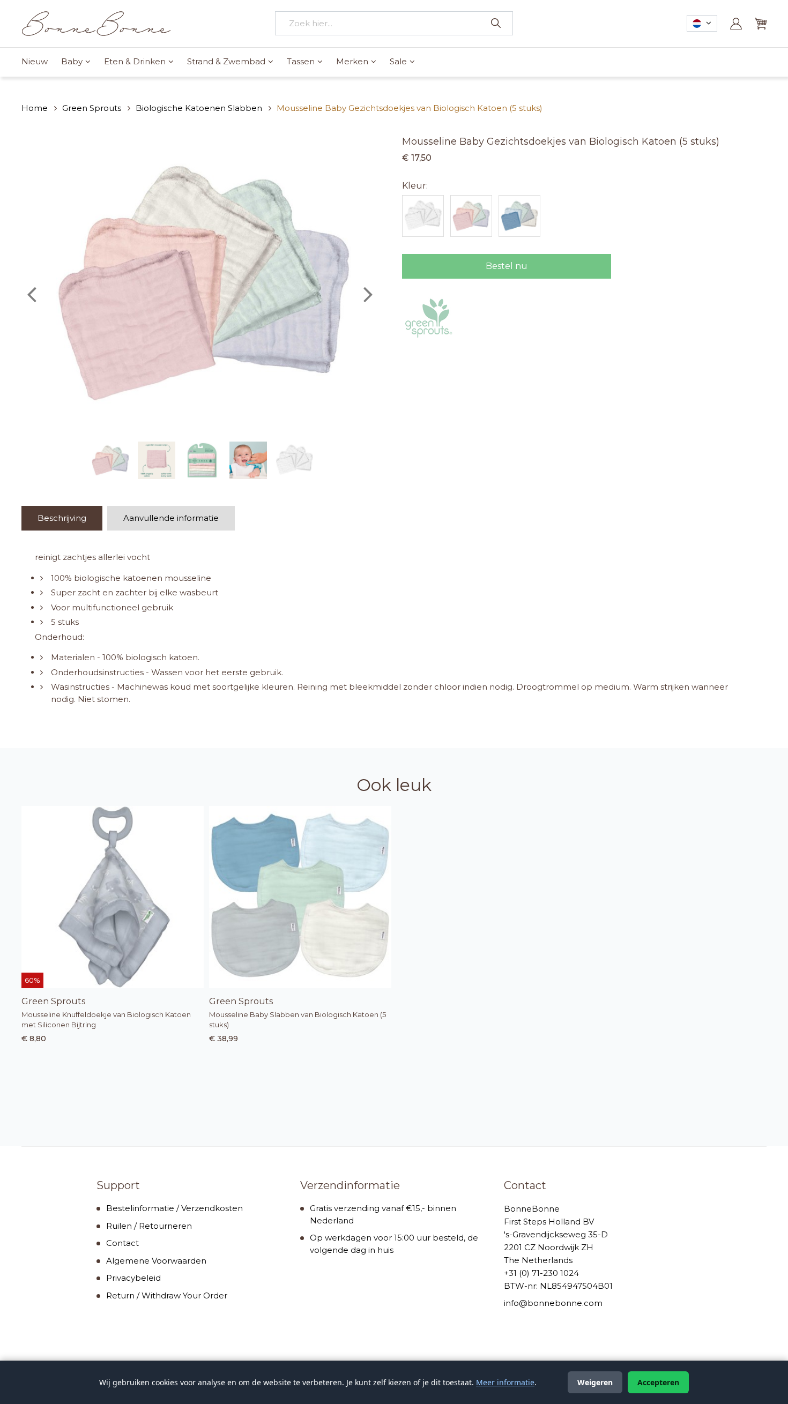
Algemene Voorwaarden (156, 1261)
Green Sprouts (91, 108)
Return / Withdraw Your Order (166, 1295)
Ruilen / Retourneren (149, 1226)
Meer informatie (505, 1382)
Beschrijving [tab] (62, 518)
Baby (72, 61)
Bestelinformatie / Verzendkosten (174, 1208)
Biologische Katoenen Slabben (199, 108)
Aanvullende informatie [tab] (171, 518)
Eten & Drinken (135, 61)
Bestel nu (506, 266)
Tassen (301, 61)
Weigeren (595, 1382)
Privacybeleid (133, 1278)
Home (34, 108)
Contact (122, 1243)
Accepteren (658, 1382)
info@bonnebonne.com (553, 1303)
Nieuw (34, 61)
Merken (352, 61)
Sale (398, 61)
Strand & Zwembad (226, 61)
